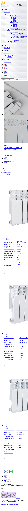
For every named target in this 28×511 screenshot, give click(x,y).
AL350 (14, 18)
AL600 (14, 20)
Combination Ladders (18, 37)
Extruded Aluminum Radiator (17, 29)
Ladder (8, 30)
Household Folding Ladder (20, 36)
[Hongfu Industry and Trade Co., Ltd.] (11, 7)
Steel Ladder (13, 41)
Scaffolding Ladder (18, 38)
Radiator (9, 14)
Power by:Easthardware (11, 504)
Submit (18, 498)
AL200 (14, 17)
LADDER (9, 57)
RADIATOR (10, 55)
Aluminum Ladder (14, 32)
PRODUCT (7, 158)
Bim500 (15, 26)
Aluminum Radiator (15, 16)
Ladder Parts (13, 42)
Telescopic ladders (17, 34)
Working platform (17, 40)
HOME (5, 157)
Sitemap (3, 504)
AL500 (14, 21)
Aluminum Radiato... (9, 161)
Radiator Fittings (14, 28)
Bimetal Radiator (14, 22)
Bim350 (15, 25)
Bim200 (15, 24)
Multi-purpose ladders (18, 33)
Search (17, 79)
